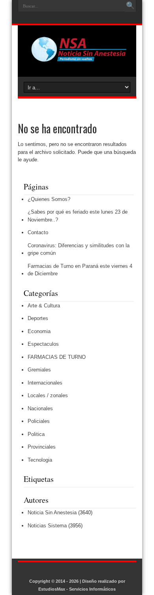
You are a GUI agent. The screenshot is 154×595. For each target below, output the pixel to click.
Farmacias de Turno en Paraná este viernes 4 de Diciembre (80, 270)
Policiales (39, 421)
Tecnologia (40, 460)
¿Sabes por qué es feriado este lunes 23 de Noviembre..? (78, 216)
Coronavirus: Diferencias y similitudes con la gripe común (79, 249)
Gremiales (39, 370)
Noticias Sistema (47, 526)
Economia (39, 331)
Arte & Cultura (44, 306)
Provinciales (42, 447)
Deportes (38, 318)
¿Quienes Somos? (49, 199)
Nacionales (40, 408)
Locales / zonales (48, 395)
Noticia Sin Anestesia (52, 512)
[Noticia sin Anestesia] (77, 56)
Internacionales (45, 383)
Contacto (38, 232)
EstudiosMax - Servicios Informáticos (77, 589)
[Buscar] (130, 6)
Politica (36, 434)
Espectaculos (43, 344)
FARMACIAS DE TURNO (57, 357)
